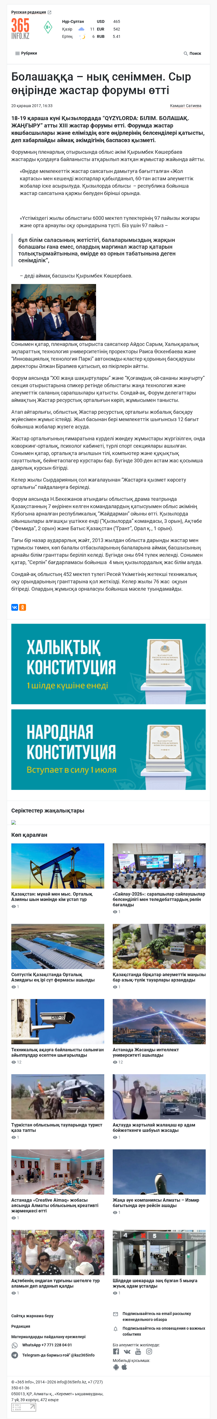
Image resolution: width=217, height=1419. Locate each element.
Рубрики (28, 53)
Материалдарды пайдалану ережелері (48, 1336)
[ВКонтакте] (14, 607)
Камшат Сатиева (185, 105)
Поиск (195, 53)
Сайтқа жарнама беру (32, 1316)
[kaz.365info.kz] (27, 28)
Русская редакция (28, 12)
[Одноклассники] (22, 607)
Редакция (20, 1326)
